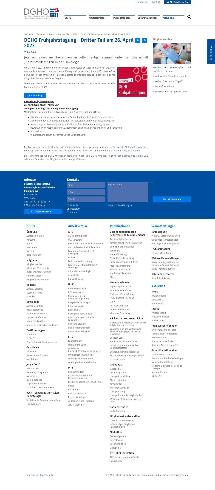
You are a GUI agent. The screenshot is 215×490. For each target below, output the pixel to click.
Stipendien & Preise (36, 384)
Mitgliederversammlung (38, 280)
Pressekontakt (159, 313)
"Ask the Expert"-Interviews (40, 387)
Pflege (71, 386)
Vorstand (30, 240)
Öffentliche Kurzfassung (122, 421)
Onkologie (157, 376)
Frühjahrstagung (161, 249)
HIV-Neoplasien (76, 292)
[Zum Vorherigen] (138, 40)
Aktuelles (168, 18)
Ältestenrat (32, 247)
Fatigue (72, 258)
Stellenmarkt (158, 304)
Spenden (30, 297)
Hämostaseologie (77, 289)
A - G (70, 232)
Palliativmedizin (76, 372)
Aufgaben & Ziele (35, 236)
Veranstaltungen (147, 18)
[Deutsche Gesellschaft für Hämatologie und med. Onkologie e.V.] (41, 13)
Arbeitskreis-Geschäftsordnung (42, 325)
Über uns (31, 232)
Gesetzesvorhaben (119, 306)
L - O (70, 337)
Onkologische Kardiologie (81, 355)
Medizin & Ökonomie (120, 273)
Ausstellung (32, 359)
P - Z (70, 367)
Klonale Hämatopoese (79, 328)
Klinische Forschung (120, 313)
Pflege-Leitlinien (118, 380)
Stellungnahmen (119, 282)
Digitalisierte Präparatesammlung (43, 400)
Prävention (73, 390)
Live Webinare (33, 404)
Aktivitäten (31, 376)
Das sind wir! (32, 369)
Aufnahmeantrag (123, 156)
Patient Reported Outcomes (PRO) (85, 382)
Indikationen (116, 461)
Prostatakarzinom (77, 393)
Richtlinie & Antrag (161, 278)
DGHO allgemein (118, 436)
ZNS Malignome (76, 405)
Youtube (74, 212)
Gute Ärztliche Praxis (120, 309)
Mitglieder (32, 260)
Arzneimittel (116, 384)
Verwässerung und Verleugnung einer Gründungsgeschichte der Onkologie (125, 331)
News (155, 292)
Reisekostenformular (36, 317)
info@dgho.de (38, 205)
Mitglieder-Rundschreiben (125, 416)
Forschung (115, 251)
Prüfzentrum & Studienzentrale (42, 342)
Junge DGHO (33, 364)
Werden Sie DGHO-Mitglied (168, 67)
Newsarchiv (157, 300)
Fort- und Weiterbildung (80, 261)
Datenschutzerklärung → (120, 205)
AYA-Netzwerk (75, 240)
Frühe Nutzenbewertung (122, 258)
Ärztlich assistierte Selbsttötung (126, 243)
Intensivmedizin (76, 306)
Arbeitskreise (97, 18)
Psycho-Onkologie (77, 397)
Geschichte (32, 347)
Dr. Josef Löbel (117, 338)
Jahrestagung (116, 440)
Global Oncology (76, 279)
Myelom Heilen (159, 372)
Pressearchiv (158, 321)
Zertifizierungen (35, 330)
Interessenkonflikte (36, 321)
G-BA (112, 302)
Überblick (31, 335)
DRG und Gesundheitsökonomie (84, 247)
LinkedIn (74, 205)
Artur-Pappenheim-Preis (164, 330)
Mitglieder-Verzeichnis (37, 268)
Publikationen (121, 18)
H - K (71, 284)
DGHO (68, 18)
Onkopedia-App (117, 392)
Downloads (32, 302)
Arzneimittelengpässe (121, 239)
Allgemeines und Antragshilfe (124, 457)
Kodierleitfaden (119, 407)
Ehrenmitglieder (34, 276)
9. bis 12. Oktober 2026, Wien (166, 236)
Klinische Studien (77, 324)
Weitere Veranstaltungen (166, 258)
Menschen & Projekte (37, 355)
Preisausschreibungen (164, 326)
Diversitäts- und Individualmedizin (85, 244)
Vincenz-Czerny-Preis (162, 341)
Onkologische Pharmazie (80, 359)
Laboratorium (75, 341)
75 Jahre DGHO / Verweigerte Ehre (127, 356)
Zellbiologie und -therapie (81, 401)
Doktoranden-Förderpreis (164, 334)
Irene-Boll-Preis (160, 338)
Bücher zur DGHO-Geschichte (126, 318)
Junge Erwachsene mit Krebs (124, 262)
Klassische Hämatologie (80, 314)
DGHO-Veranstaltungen (163, 269)
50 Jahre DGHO (117, 359)
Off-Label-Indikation (122, 453)
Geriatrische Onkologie (79, 271)
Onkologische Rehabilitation (82, 362)
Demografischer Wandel (122, 247)
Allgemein (31, 352)
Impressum (32, 475)
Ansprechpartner (34, 289)
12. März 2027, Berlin (161, 253)
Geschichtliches (118, 444)
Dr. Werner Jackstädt (162, 355)
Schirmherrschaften (163, 274)
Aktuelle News (159, 296)
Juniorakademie (34, 380)
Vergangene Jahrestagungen (166, 244)
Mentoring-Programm (37, 372)
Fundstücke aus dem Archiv (123, 342)
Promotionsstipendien (164, 350)
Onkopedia (142, 2)
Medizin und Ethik (77, 345)
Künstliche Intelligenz (79, 332)
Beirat (29, 244)
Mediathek (116, 432)
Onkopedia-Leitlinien (120, 376)
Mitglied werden (40, 212)
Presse (155, 309)
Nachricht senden (172, 199)
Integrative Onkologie (79, 302)
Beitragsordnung (34, 310)
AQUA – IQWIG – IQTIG (121, 287)
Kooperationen (33, 255)
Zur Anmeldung (34, 96)
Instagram (75, 209)
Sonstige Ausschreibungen (165, 345)
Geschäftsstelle (34, 293)
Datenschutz (46, 475)
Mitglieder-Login (178, 2)
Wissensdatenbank (119, 388)
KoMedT (30, 338)
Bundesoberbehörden (121, 290)
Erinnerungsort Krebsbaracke (124, 352)
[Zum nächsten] (145, 40)
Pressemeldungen (161, 317)
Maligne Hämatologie (162, 362)
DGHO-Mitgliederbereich (38, 272)
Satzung (30, 251)
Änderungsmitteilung (36, 314)
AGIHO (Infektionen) (78, 236)
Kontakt (156, 2)
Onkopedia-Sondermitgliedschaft (126, 395)
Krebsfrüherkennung (120, 266)
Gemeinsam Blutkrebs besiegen (168, 358)
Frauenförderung (118, 255)
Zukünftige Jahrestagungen (165, 240)
